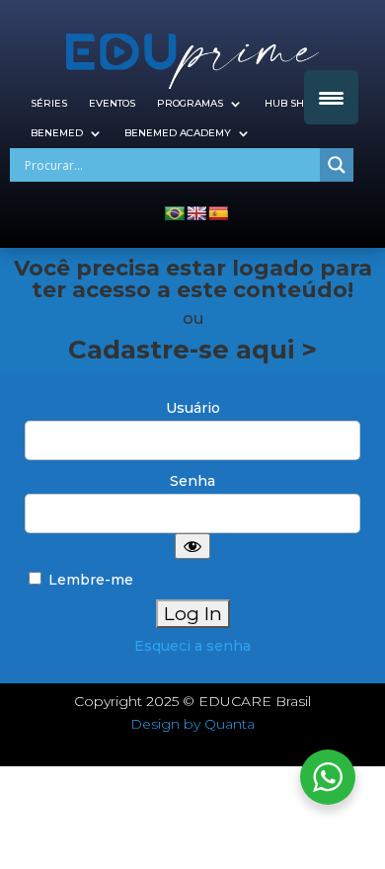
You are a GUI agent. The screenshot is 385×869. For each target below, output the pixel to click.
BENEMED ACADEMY (177, 132)
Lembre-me (88, 580)
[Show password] (192, 546)
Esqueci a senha (192, 646)
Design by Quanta (192, 724)
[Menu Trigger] (331, 97)
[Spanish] (218, 213)
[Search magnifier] (336, 165)
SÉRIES (49, 103)
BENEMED (57, 132)
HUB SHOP (292, 103)
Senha (192, 481)
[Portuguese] (175, 213)
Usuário (193, 408)
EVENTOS (112, 103)
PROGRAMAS (190, 103)
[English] (196, 213)
